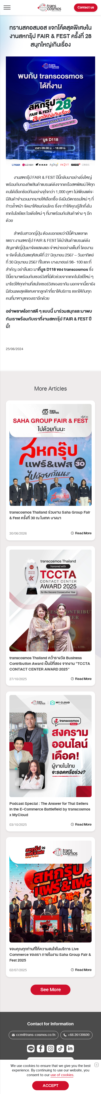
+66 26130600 (78, 1035)
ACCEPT (50, 1085)
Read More (83, 533)
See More (50, 990)
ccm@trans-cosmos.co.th (35, 1035)
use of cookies (61, 1075)
